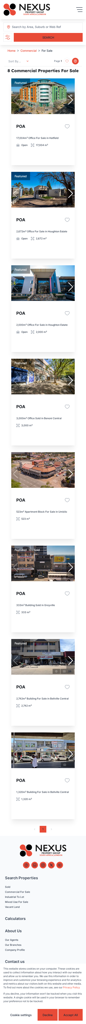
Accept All (70, 1015)
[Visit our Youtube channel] (59, 865)
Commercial (28, 50)
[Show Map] (75, 61)
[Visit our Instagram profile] (43, 865)
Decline (48, 1015)
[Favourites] (67, 126)
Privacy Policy (71, 987)
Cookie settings (21, 1015)
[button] (70, 100)
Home (11, 50)
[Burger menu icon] (79, 9)
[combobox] (34, 27)
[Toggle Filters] (7, 37)
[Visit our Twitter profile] (51, 865)
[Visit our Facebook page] (26, 865)
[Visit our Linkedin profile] (34, 865)
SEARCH (48, 37)
